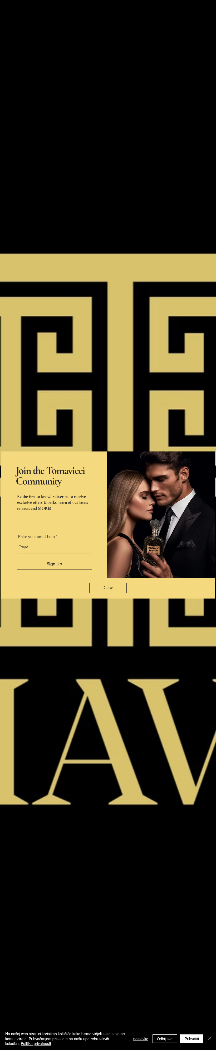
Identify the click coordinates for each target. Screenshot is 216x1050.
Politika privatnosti (36, 1043)
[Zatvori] (210, 1038)
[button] (108, 588)
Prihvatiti (192, 1038)
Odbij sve (165, 1038)
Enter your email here (36, 537)
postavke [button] (140, 1038)
